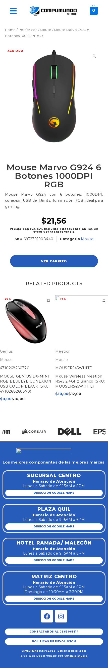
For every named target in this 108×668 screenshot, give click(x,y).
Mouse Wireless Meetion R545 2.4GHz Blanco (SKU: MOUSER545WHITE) (80, 381)
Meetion (63, 351)
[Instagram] (61, 616)
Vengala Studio (76, 655)
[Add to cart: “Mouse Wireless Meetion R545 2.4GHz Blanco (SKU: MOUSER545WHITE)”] (104, 301)
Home (10, 30)
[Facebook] (47, 616)
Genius (6, 351)
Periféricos (28, 30)
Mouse (45, 30)
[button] (9, 426)
